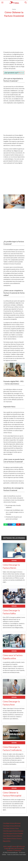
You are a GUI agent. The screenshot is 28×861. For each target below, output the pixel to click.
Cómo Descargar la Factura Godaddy (13, 833)
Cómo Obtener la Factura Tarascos (12, 838)
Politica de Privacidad (16, 848)
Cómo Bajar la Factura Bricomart (12, 823)
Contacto (14, 846)
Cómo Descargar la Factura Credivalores (12, 748)
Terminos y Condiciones (14, 850)
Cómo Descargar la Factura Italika (11, 612)
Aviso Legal (6, 846)
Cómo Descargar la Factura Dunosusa (13, 831)
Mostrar (21, 72)
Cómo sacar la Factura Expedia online (12, 657)
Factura (14, 9)
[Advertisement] (14, 36)
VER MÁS (14, 560)
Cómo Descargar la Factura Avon (11, 703)
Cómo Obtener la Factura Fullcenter (12, 836)
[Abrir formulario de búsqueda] (26, 2)
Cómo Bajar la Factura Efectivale (11, 826)
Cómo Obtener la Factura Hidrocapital (12, 794)
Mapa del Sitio (6, 841)
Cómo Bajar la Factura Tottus (11, 828)
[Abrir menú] (2, 2)
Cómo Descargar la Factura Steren (11, 566)
